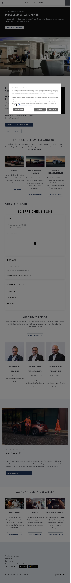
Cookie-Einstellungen (18, 109)
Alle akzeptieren (52, 109)
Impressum (30, 104)
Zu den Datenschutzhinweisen (22, 104)
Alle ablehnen (39, 109)
